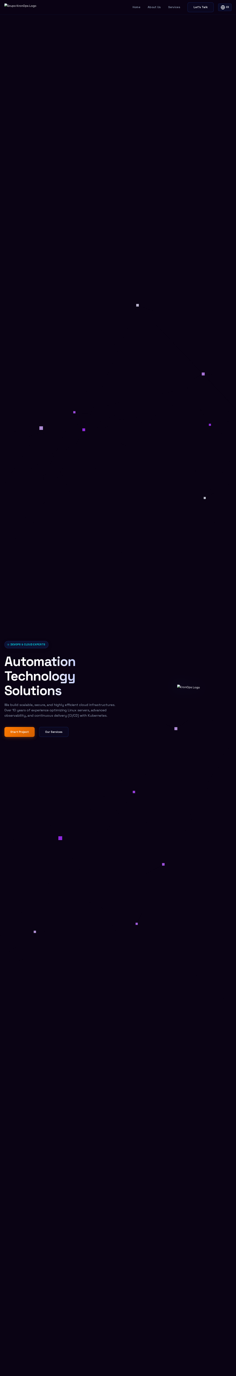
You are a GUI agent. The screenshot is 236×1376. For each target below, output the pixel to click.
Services (174, 7)
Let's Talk (201, 7)
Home (136, 7)
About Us (154, 7)
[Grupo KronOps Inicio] (20, 7)
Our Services (53, 732)
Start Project (19, 732)
